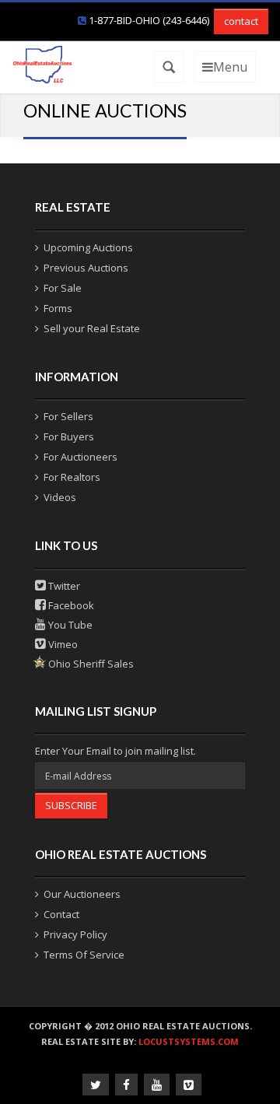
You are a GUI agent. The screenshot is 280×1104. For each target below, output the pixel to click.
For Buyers (69, 436)
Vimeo (62, 644)
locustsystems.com (188, 1041)
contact (241, 21)
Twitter (63, 586)
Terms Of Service (84, 955)
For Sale (63, 288)
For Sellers (68, 416)
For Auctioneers (80, 457)
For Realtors (72, 477)
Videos (60, 497)
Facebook (70, 605)
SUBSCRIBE (71, 805)
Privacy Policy (75, 934)
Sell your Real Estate (92, 328)
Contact (61, 914)
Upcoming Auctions (88, 247)
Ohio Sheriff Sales (90, 664)
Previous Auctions (86, 268)
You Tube (69, 625)
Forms (58, 308)
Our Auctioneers (82, 894)
